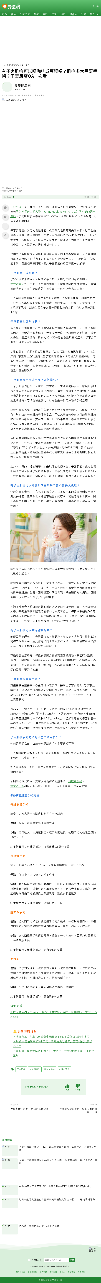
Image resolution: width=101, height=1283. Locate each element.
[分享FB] (5, 207)
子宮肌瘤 (15, 207)
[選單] (97, 6)
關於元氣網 (20, 1272)
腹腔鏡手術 (75, 781)
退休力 (73, 14)
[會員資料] (93, 6)
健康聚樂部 (32, 1272)
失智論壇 (25, 14)
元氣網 (10, 65)
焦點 (4, 14)
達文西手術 (17, 786)
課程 (63, 14)
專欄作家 (81, 1272)
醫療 (36, 14)
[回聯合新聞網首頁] (4, 6)
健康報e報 (36, 1260)
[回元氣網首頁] (14, 6)
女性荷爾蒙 (17, 284)
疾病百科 (53, 1272)
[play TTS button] (13, 197)
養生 (13, 14)
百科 (45, 14)
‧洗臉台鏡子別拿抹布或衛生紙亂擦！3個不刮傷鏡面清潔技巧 (51, 1036)
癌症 (16, 65)
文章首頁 (71, 1272)
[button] (97, 14)
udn (3, 65)
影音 (54, 14)
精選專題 (43, 1272)
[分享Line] (5, 217)
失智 (83, 14)
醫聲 (92, 14)
